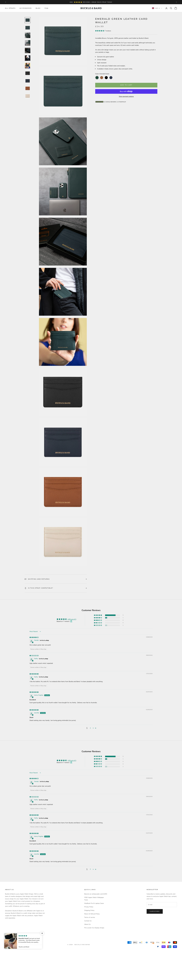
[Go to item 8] (28, 73)
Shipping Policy (89, 910)
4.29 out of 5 (72, 619)
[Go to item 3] (28, 35)
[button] (100, 31)
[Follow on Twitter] (6, 935)
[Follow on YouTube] (17, 935)
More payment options (126, 96)
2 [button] (90, 728)
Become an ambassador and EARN (95, 894)
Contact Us (88, 921)
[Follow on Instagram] (12, 935)
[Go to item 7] (28, 66)
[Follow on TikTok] (22, 935)
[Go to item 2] (28, 28)
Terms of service (89, 917)
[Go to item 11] (28, 96)
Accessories (25, 8)
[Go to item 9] (28, 81)
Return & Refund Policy (92, 914)
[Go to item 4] (28, 43)
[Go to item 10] (28, 88)
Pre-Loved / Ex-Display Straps (94, 928)
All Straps (10, 8)
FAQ (46, 8)
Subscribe (155, 911)
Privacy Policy (88, 907)
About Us (87, 924)
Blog (38, 8)
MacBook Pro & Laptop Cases (94, 903)
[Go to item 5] (28, 50)
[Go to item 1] (28, 20)
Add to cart (126, 85)
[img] (34, 637)
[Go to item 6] (28, 58)
